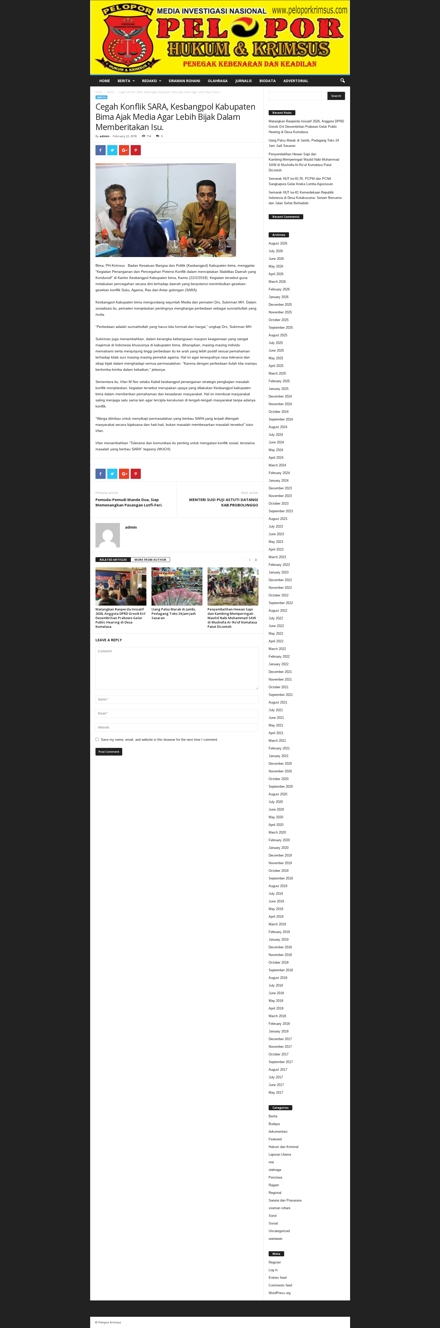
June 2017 (276, 1085)
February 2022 (279, 656)
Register (275, 1262)
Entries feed (277, 1278)
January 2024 (278, 480)
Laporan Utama (280, 1154)
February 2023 (279, 565)
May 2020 (276, 817)
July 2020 (276, 802)
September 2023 (281, 511)
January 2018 (278, 1031)
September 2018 (281, 970)
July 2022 (276, 618)
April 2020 (276, 825)
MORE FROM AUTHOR (150, 559)
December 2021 (280, 672)
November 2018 (280, 955)
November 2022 (280, 588)
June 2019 (276, 901)
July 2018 (276, 985)
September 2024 (281, 419)
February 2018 (279, 1024)
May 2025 (276, 358)
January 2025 (278, 389)
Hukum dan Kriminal (283, 1147)
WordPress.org (280, 1293)
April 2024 (276, 457)
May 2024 (276, 450)
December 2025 (280, 305)
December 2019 (280, 855)
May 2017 (276, 1092)
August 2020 (278, 794)
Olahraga (218, 80)
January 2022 (278, 664)
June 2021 (276, 718)
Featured (275, 1139)
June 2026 (276, 259)
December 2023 (280, 488)
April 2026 (276, 274)
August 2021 (278, 702)
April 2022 (276, 641)
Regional (275, 1193)
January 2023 (278, 572)
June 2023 (276, 534)
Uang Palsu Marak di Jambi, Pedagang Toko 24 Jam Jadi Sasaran (174, 613)
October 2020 (278, 779)
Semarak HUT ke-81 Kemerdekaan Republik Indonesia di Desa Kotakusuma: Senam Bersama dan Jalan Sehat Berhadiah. (305, 197)
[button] (342, 80)
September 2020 (281, 786)
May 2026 (276, 266)
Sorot (273, 1216)
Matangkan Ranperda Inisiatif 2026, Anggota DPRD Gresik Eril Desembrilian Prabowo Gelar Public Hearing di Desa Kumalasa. (120, 618)
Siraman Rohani (184, 80)
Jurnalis (243, 80)
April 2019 (276, 916)
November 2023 (280, 496)
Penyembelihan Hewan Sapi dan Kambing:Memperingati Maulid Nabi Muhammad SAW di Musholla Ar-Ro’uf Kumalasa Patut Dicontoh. (232, 618)
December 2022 (280, 580)
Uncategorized (279, 1231)
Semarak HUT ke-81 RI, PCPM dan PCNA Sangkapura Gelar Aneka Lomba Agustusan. (301, 181)
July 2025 (276, 343)
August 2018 (278, 978)
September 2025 (281, 327)
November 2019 (280, 863)
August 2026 (278, 243)
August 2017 (278, 1069)
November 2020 (280, 771)
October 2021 (278, 687)
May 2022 (276, 633)
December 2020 (280, 763)
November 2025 (280, 312)
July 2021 (276, 710)
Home (104, 80)
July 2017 (276, 1077)
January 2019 (278, 939)
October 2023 (278, 503)
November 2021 (280, 679)
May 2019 (276, 909)
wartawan (275, 1239)
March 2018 (277, 1016)
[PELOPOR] (220, 37)
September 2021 (281, 695)
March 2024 (277, 465)
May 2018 (276, 1001)
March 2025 (277, 373)
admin (104, 136)
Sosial (273, 1223)
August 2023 (278, 519)
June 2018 (276, 993)
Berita (124, 80)
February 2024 (279, 473)
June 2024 (276, 442)
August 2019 (278, 886)
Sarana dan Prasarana (285, 1200)
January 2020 (278, 848)
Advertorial (295, 80)
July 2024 (276, 435)
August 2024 (278, 427)
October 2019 (278, 871)
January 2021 (278, 756)
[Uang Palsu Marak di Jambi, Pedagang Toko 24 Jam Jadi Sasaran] (177, 586)
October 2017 (278, 1054)
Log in (273, 1270)
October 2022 (278, 595)
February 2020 (279, 840)
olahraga (275, 1170)
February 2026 (279, 289)
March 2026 (277, 282)
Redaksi (149, 80)
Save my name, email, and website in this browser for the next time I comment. (159, 740)
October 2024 (278, 412)
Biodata (267, 80)
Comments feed (280, 1285)
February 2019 (279, 932)
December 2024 (280, 396)
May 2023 (276, 542)
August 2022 (278, 610)
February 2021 (279, 748)
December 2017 (280, 1039)
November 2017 (280, 1047)
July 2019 (276, 894)
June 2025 (276, 350)
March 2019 (277, 924)
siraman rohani (279, 1208)
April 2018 (276, 1008)
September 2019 (281, 878)
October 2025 (278, 320)
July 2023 (276, 526)
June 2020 (276, 809)
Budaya (274, 1124)
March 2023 (277, 557)
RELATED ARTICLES (113, 559)
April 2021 (276, 733)
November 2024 (280, 404)
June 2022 (276, 626)
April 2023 (276, 549)
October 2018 (278, 962)
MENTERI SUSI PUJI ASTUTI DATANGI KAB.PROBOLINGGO (223, 502)
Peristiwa (275, 1177)
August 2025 (278, 335)
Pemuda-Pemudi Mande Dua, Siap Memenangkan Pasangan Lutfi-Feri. (128, 502)
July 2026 (276, 251)
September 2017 (281, 1062)
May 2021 (276, 725)
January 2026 (278, 297)
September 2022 (281, 603)
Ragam (274, 1185)
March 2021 (277, 741)
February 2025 (279, 381)
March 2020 (277, 832)
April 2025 (276, 366)
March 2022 (277, 649)
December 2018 (280, 947)
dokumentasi (278, 1131)
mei (271, 1162)
